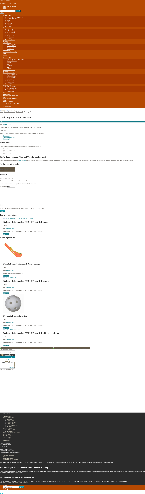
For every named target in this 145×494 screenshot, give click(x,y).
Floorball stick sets (12, 18)
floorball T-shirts (11, 429)
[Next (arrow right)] (2, 493)
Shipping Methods (8, 101)
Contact (5, 100)
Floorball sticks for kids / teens (15, 17)
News (4, 53)
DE (6, 110)
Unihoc (9, 20)
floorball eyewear (11, 32)
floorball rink (10, 438)
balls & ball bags (11, 30)
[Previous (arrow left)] (0, 493)
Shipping (5, 456)
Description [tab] (6, 136)
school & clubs (7, 85)
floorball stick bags (12, 74)
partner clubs (6, 50)
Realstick (9, 26)
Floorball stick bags (12, 29)
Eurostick (9, 23)
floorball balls (19, 112)
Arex (8, 67)
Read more (6, 234)
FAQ (4, 8)
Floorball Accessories (9, 73)
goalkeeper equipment (9, 40)
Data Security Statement (21, 482)
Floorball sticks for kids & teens (15, 59)
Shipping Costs (7, 124)
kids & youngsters (39, 133)
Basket (5, 489)
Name (2, 202)
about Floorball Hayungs (10, 6)
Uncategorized (7, 416)
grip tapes (9, 34)
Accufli (9, 24)
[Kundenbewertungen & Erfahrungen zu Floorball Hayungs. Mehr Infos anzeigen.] (7, 368)
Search (18, 11)
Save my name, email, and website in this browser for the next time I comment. (23, 208)
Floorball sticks (7, 15)
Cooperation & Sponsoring (10, 95)
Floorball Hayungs (5, 0)
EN (14, 110)
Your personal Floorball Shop (11, 103)
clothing (5, 41)
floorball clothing (7, 428)
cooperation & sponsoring (10, 52)
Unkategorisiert (7, 440)
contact (5, 55)
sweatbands (10, 431)
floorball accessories (9, 112)
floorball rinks (10, 37)
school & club (7, 43)
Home (1, 112)
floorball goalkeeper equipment (11, 432)
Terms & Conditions (8, 455)
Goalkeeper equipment (9, 70)
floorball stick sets (11, 46)
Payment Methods (8, 458)
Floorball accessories (8, 27)
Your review (4, 199)
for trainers (9, 38)
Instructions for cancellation (10, 459)
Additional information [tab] (9, 137)
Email (2, 205)
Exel (8, 21)
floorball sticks (7, 434)
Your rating (3, 186)
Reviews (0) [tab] (6, 139)
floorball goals (10, 35)
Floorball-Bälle (22, 160)
